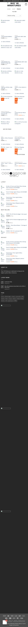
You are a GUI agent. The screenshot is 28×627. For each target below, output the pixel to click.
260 (24, 173)
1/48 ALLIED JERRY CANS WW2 (20, 37)
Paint (6, 298)
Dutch (2, 296)
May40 (2, 298)
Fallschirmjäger (8, 296)
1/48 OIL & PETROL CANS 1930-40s (6, 88)
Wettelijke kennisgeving (19, 621)
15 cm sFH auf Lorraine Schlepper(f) (20, 139)
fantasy (13, 296)
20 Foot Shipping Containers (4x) (21, 164)
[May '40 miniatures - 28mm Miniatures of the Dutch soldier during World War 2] (14, 4)
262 (14, 175)
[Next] (17, 175)
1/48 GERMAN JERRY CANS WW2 (21, 63)
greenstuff (18, 296)
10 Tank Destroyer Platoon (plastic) (20, 113)
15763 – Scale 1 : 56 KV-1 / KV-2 (7, 164)
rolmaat (10, 298)
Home (9, 9)
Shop (13, 9)
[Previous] (3, 173)
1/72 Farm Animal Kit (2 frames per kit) (6, 113)
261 (11, 175)
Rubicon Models (20, 298)
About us (10, 620)
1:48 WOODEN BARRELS (6, 36)
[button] (2, 4)
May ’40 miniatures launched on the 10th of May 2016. (15, 287)
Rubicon (14, 298)
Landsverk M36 (8, 281)
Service (15, 620)
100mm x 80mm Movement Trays (7, 139)
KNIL (23, 296)
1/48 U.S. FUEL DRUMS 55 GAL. (20, 88)
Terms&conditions (7, 621)
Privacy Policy (21, 620)
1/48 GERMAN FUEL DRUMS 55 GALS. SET (6, 63)
